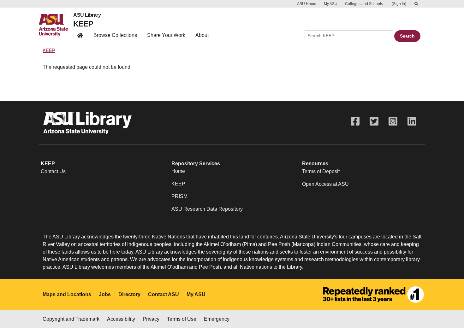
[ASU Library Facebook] (355, 121)
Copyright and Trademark (71, 319)
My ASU (330, 4)
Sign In (399, 4)
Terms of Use (181, 319)
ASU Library (87, 15)
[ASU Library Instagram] (393, 121)
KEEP (83, 24)
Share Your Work (166, 35)
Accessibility (121, 319)
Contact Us (53, 171)
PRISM (179, 196)
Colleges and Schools (364, 4)
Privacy (151, 319)
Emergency (216, 319)
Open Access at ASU (325, 184)
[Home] (56, 25)
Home (178, 171)
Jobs (105, 294)
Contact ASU (163, 294)
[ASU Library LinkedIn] (411, 121)
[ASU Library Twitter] (374, 121)
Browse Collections (115, 35)
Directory (129, 294)
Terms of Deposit (321, 171)
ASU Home (306, 4)
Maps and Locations (67, 294)
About (202, 35)
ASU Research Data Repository (207, 209)
